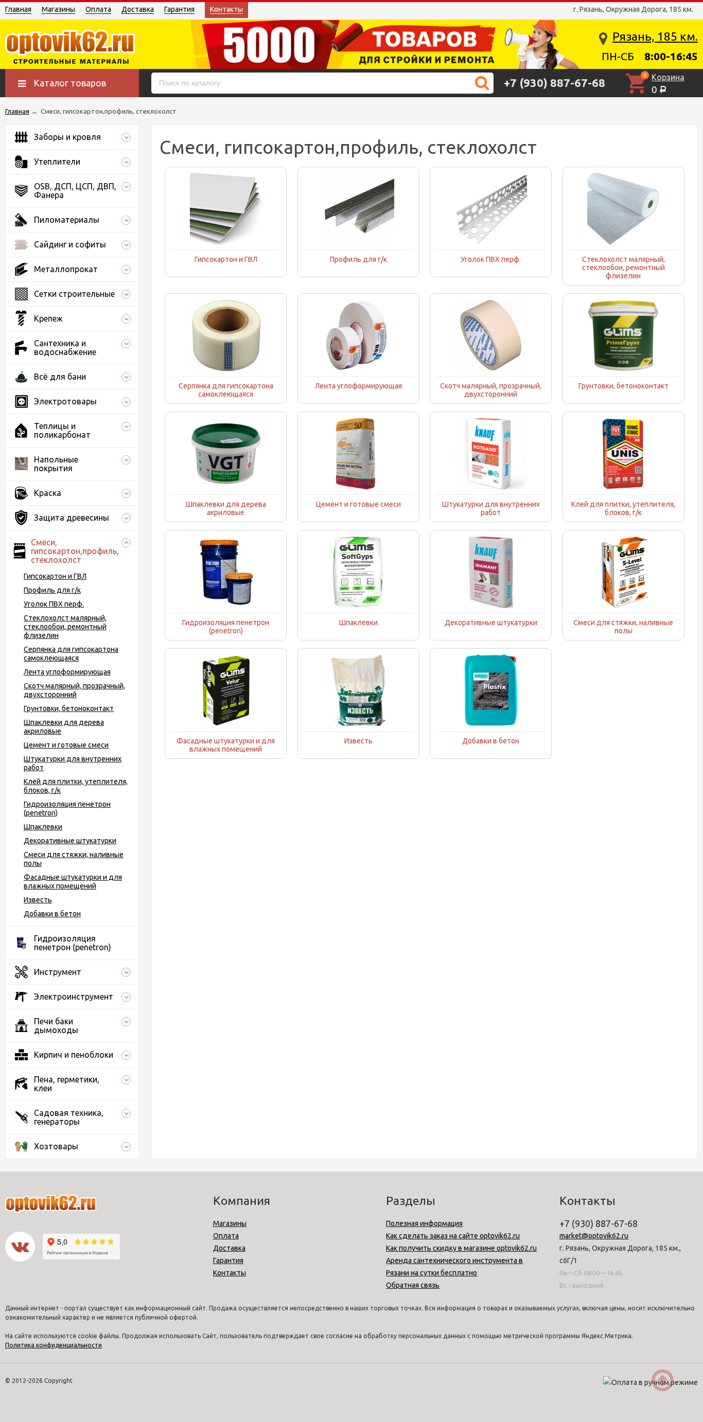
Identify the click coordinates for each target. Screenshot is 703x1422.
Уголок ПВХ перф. (54, 604)
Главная (18, 9)
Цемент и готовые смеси (66, 745)
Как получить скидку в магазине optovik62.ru (461, 1248)
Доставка (137, 9)
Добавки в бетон (52, 914)
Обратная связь (413, 1285)
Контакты (226, 9)
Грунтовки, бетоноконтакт (69, 708)
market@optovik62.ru (593, 1236)
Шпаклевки (43, 827)
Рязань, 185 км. (655, 36)
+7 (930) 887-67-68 (554, 82)
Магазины (58, 9)
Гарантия (179, 9)
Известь (38, 900)
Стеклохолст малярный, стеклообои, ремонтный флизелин (65, 626)
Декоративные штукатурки (70, 841)
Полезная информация (424, 1223)
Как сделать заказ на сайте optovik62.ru (453, 1236)
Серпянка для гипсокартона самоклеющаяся (71, 653)
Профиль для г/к (52, 590)
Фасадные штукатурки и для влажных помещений (73, 881)
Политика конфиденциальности (53, 1345)
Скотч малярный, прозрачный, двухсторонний (74, 690)
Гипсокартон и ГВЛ (55, 576)
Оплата (98, 9)
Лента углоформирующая (67, 672)
